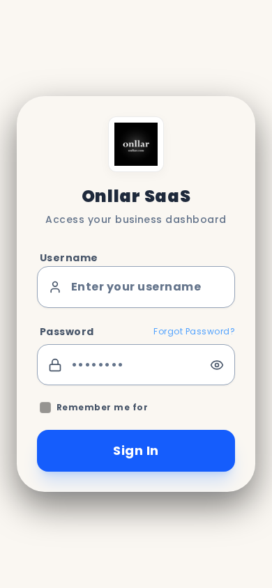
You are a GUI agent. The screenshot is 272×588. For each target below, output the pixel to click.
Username (69, 258)
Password (67, 332)
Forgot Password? (194, 331)
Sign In (135, 450)
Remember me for (102, 407)
